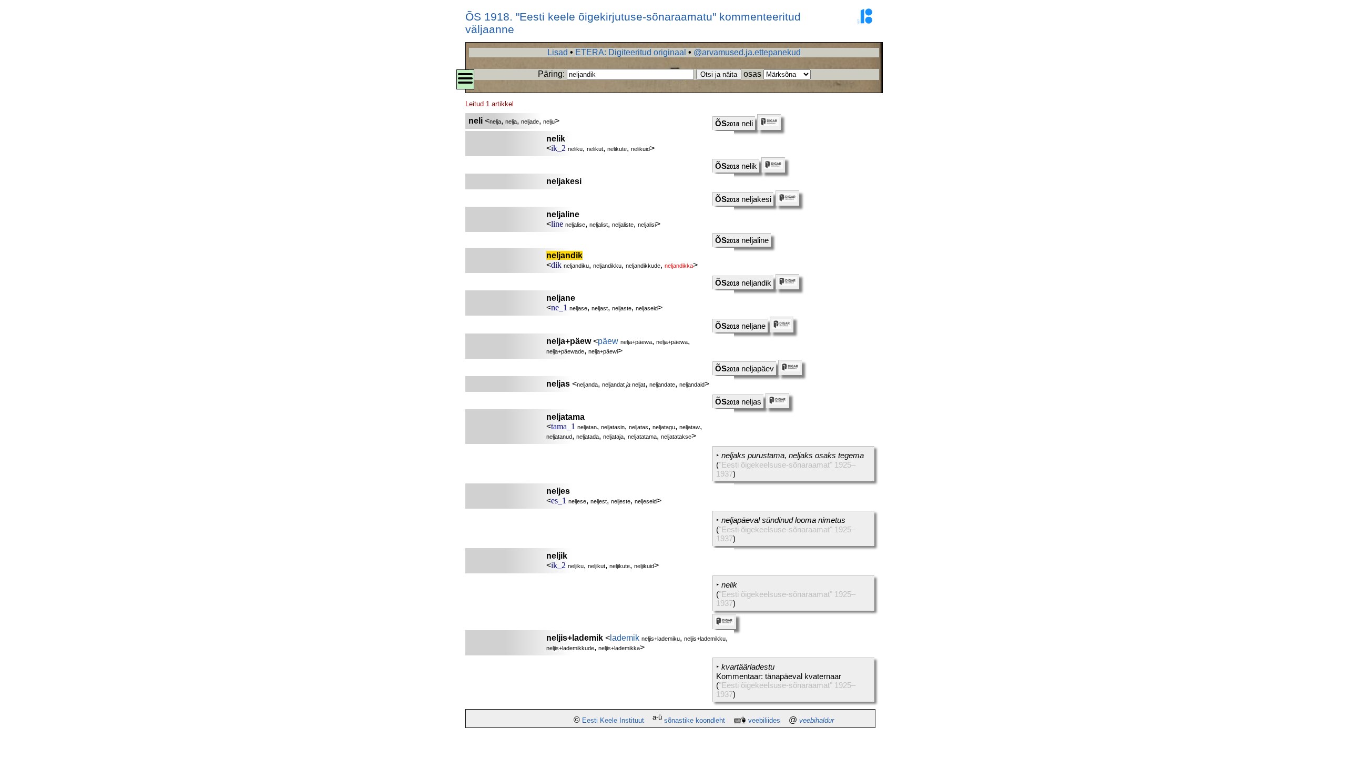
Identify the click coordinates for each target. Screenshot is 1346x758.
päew (608, 341)
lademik (624, 637)
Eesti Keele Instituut (613, 720)
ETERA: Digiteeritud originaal (630, 52)
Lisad (557, 52)
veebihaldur (816, 720)
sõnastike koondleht (694, 720)
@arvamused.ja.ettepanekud (747, 52)
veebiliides (764, 720)
